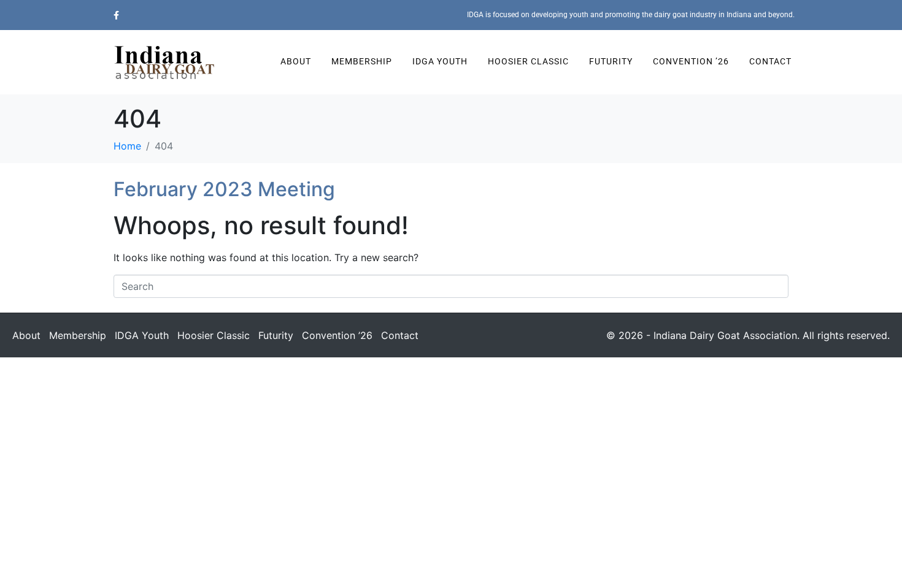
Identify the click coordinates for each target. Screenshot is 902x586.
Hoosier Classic (528, 61)
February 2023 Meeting (224, 189)
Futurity (611, 61)
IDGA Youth (440, 61)
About (295, 61)
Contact (770, 61)
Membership (361, 61)
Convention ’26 (691, 61)
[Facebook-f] (116, 15)
